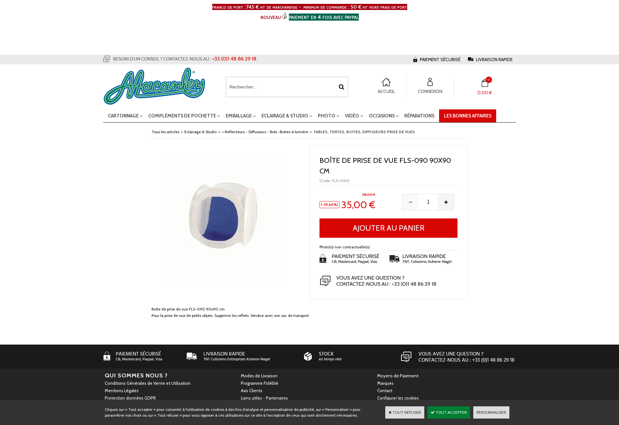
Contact (384, 390)
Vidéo (352, 116)
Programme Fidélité (259, 383)
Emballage (239, 116)
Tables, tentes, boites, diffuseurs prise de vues (364, 131)
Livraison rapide (494, 59)
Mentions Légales (122, 390)
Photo (326, 116)
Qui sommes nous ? (136, 375)
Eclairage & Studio (284, 116)
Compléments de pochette (182, 116)
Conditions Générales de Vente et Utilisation (148, 383)
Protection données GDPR (130, 398)
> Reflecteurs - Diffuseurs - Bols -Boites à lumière (265, 131)
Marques (385, 383)
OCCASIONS (382, 116)
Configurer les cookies (398, 398)
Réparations (419, 116)
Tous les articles (165, 131)
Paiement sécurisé (440, 59)
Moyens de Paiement (397, 375)
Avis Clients (251, 390)
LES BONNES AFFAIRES (467, 116)
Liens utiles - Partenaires (264, 398)
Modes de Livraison (259, 375)
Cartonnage (123, 116)
